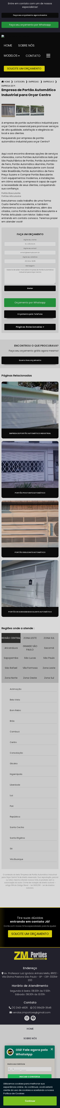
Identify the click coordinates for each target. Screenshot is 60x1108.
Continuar (30, 1101)
